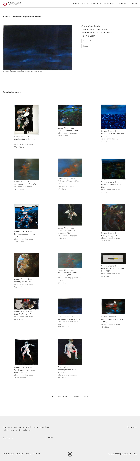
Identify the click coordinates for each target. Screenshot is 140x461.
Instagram (132, 427)
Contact (133, 3)
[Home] (12, 4)
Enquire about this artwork (93, 41)
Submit (50, 437)
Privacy (36, 453)
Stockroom (95, 3)
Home (76, 3)
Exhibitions (108, 3)
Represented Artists (60, 396)
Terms (28, 453)
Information (121, 3)
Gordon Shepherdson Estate (27, 16)
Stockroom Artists (81, 396)
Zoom (85, 46)
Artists (84, 3)
